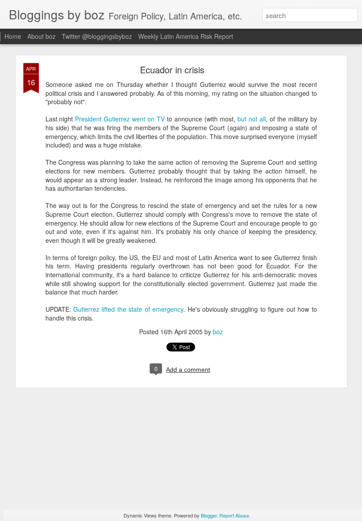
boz (218, 331)
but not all (252, 118)
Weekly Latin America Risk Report (185, 36)
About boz (41, 36)
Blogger (209, 515)
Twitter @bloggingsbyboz (97, 36)
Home (12, 36)
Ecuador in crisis (172, 69)
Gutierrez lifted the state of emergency (128, 309)
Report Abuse (234, 515)
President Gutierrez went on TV (120, 118)
